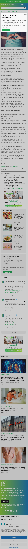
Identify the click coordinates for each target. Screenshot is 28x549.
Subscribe (5, 30)
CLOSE (25, 14)
